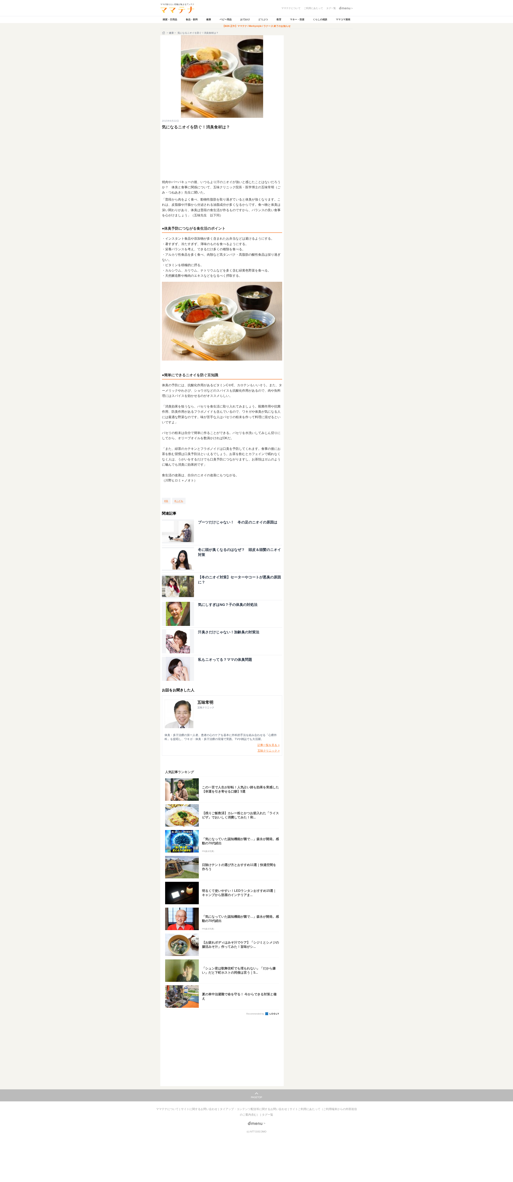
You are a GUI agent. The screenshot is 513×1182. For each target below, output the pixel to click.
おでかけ (245, 19)
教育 (279, 19)
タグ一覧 (267, 1114)
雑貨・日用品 (170, 19)
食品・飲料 (192, 19)
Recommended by (255, 1014)
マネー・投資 (297, 19)
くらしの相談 (320, 19)
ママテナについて (167, 1109)
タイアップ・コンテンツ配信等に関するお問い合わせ (254, 1109)
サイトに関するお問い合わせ (199, 1109)
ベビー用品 (226, 19)
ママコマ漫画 (343, 19)
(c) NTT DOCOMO (256, 1131)
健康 (208, 19)
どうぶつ (263, 19)
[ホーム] (164, 32)
